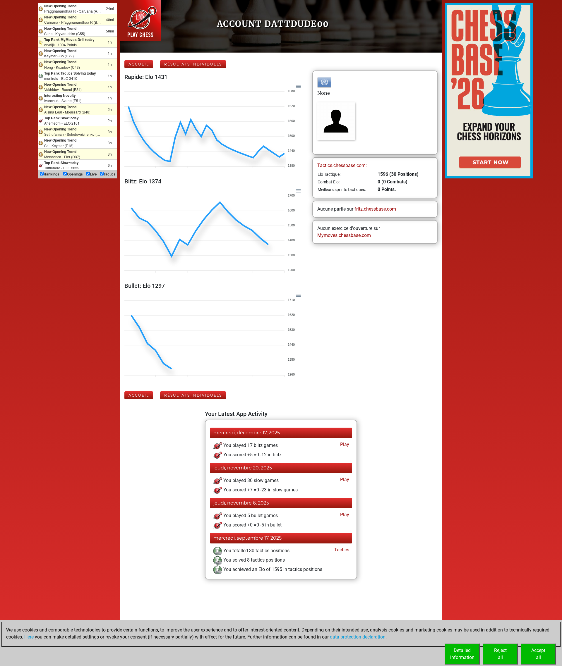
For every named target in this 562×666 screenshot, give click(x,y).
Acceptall (538, 654)
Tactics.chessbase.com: (342, 165)
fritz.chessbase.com (375, 209)
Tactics (341, 550)
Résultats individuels (193, 64)
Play (344, 444)
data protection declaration (357, 637)
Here (29, 637)
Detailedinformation (462, 654)
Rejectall (500, 654)
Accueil (138, 64)
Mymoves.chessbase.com (344, 235)
